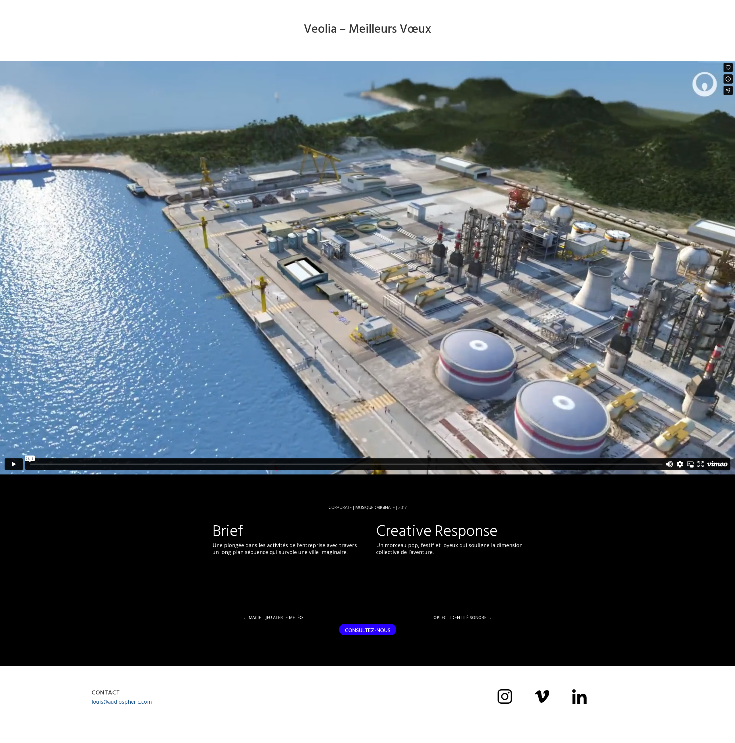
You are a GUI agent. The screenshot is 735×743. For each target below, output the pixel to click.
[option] (721, 738)
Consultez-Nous (367, 630)
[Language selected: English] (721, 738)
